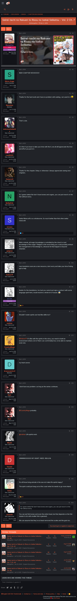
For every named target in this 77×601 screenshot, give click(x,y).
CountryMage (9, 347)
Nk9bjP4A (9, 203)
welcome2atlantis (66, 569)
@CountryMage (24, 410)
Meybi (9, 443)
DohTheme (57, 598)
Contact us (27, 594)
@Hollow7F (23, 339)
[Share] (70, 33)
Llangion (68, 545)
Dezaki (9, 467)
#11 (72, 287)
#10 (72, 263)
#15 (72, 383)
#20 (72, 502)
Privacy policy (50, 594)
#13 (72, 335)
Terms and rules (38, 594)
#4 (72, 117)
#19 (72, 479)
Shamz (69, 553)
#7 (72, 191)
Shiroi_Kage (9, 81)
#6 (72, 167)
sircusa (9, 227)
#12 (72, 311)
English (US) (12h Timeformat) (12, 594)
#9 (72, 239)
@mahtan (22, 434)
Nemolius (9, 105)
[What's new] (72, 9)
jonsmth (10, 515)
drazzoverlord (9, 371)
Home (64, 594)
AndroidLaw (67, 537)
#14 (72, 359)
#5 (72, 143)
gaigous (10, 251)
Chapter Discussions (29, 540)
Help (58, 594)
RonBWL (68, 561)
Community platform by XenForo (59, 596)
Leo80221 (9, 155)
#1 (72, 33)
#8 (72, 215)
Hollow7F (9, 275)
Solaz (9, 491)
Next (8, 29)
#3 (72, 93)
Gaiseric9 (9, 179)
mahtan (9, 323)
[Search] (5, 9)
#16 (72, 407)
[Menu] (2, 3)
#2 (72, 69)
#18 (72, 455)
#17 (72, 431)
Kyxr (9, 395)
